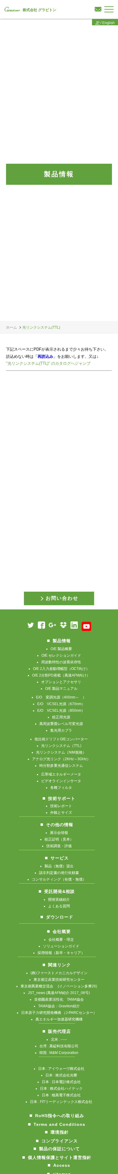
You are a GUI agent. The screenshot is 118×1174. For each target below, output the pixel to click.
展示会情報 (59, 833)
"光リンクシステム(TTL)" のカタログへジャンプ (48, 363)
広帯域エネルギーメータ (61, 774)
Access (61, 1165)
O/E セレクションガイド (61, 655)
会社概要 (62, 931)
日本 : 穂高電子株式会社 (61, 1095)
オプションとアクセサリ (61, 682)
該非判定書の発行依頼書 (59, 873)
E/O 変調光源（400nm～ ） (61, 697)
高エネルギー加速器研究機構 (59, 1019)
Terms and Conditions (59, 1124)
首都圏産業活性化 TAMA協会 (59, 999)
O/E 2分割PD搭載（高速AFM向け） (61, 675)
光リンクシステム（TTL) (61, 746)
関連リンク (59, 965)
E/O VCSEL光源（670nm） (61, 704)
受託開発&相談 (59, 891)
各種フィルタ (61, 787)
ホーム (11, 327)
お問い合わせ (62, 598)
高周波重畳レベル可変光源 (61, 724)
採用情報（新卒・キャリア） (61, 953)
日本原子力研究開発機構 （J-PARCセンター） (59, 1013)
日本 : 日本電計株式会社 (61, 1082)
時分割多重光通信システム (61, 766)
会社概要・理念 (61, 939)
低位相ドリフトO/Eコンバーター (61, 739)
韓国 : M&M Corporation (58, 1053)
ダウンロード (59, 917)
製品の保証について (59, 1149)
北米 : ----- (59, 1039)
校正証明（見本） (59, 839)
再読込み (45, 356)
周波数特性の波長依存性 (61, 662)
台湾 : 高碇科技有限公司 (58, 1046)
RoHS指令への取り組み (59, 1116)
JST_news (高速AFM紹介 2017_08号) (59, 993)
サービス (60, 858)
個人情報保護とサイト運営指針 (59, 1157)
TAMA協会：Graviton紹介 (59, 1006)
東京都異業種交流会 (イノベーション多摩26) (59, 986)
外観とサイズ (61, 812)
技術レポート (61, 806)
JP (97, 23)
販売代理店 (59, 1031)
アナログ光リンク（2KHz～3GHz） (61, 759)
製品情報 (62, 641)
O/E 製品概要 (61, 649)
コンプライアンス (59, 1141)
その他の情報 (59, 824)
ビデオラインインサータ (61, 781)
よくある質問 (59, 906)
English (108, 23)
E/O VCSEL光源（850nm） (61, 710)
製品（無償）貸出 (59, 866)
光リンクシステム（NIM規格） (61, 752)
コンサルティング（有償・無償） (59, 879)
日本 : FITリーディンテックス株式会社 (61, 1102)
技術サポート (61, 798)
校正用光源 (61, 717)
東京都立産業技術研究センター (59, 979)
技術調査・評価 (59, 846)
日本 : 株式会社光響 (61, 1075)
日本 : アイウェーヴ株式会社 (61, 1069)
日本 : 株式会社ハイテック (61, 1088)
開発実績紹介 (59, 899)
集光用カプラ (61, 730)
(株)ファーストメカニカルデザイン (59, 973)
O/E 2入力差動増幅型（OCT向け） (61, 669)
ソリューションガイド (61, 946)
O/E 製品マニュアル (61, 688)
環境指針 (60, 1132)
